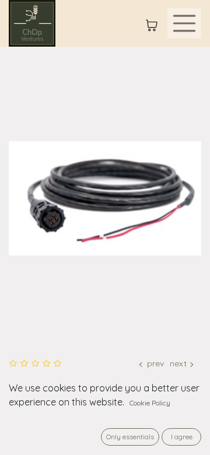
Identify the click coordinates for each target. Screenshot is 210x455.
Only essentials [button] (130, 436)
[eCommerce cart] (152, 23)
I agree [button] (181, 436)
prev (155, 363)
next (178, 363)
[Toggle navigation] (184, 23)
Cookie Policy (150, 402)
